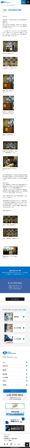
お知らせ (4, 380)
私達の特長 (5, 374)
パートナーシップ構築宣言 (8, 440)
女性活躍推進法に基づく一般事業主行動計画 (10, 438)
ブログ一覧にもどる (15, 299)
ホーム (4, 362)
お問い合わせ (5, 365)
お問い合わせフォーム (15, 391)
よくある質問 (5, 377)
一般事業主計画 (6, 436)
